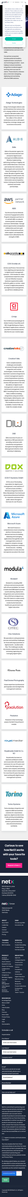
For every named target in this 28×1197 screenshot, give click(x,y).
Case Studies (6, 1007)
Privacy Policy (6, 1017)
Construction (19, 962)
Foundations (18, 969)
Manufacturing (19, 979)
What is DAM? (6, 1003)
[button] (25, 2)
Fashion (17, 967)
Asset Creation (6, 962)
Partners (4, 1012)
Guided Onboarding (20, 945)
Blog (3, 1010)
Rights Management (5, 983)
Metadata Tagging (7, 977)
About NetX (5, 923)
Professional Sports (18, 989)
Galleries (17, 972)
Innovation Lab (19, 925)
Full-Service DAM (20, 949)
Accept (14, 39)
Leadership (5, 925)
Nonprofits (18, 984)
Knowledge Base (6, 1000)
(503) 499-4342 (11, 895)
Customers (5, 932)
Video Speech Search (6, 987)
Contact (4, 930)
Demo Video (5, 1014)
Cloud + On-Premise (7, 966)
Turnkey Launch (19, 947)
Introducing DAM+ (20, 923)
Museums (17, 981)
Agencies (17, 958)
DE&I (3, 1022)
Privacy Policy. (8, 1157)
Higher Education (20, 976)
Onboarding (5, 942)
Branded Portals (6, 964)
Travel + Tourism (19, 992)
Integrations (5, 975)
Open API (4, 980)
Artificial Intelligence (5, 958)
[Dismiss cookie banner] (22, 6)
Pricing (4, 934)
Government (18, 974)
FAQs (3, 1005)
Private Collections (20, 986)
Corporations (19, 965)
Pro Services (18, 942)
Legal (3, 1019)
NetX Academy (6, 945)
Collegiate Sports (20, 960)
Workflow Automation (5, 990)
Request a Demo (13, 865)
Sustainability (6, 1024)
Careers (4, 927)
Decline (14, 43)
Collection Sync (6, 973)
